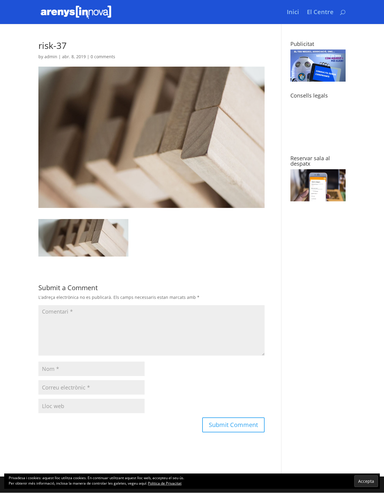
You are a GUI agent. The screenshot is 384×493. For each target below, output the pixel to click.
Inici (293, 13)
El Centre (320, 13)
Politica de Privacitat (165, 483)
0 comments (103, 56)
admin (50, 56)
